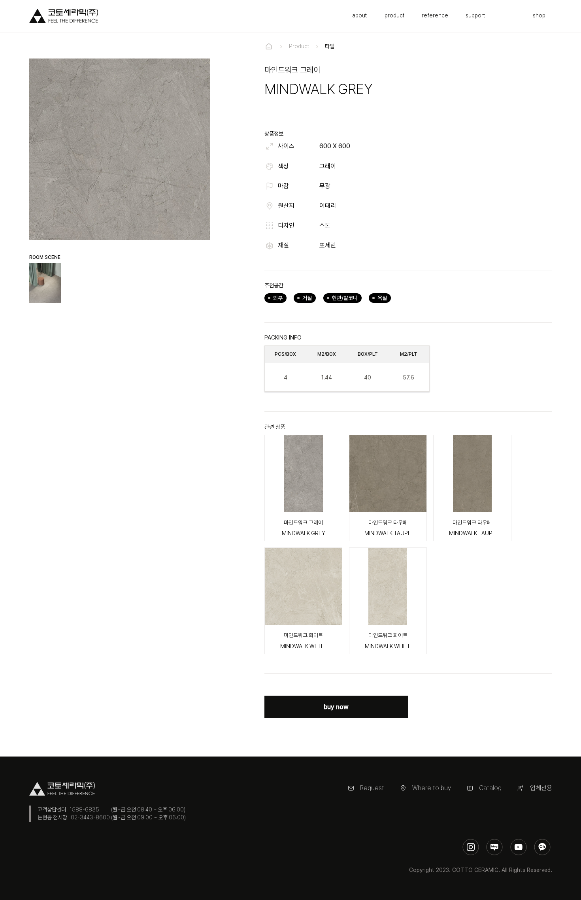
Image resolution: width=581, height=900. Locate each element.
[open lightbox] (45, 283)
